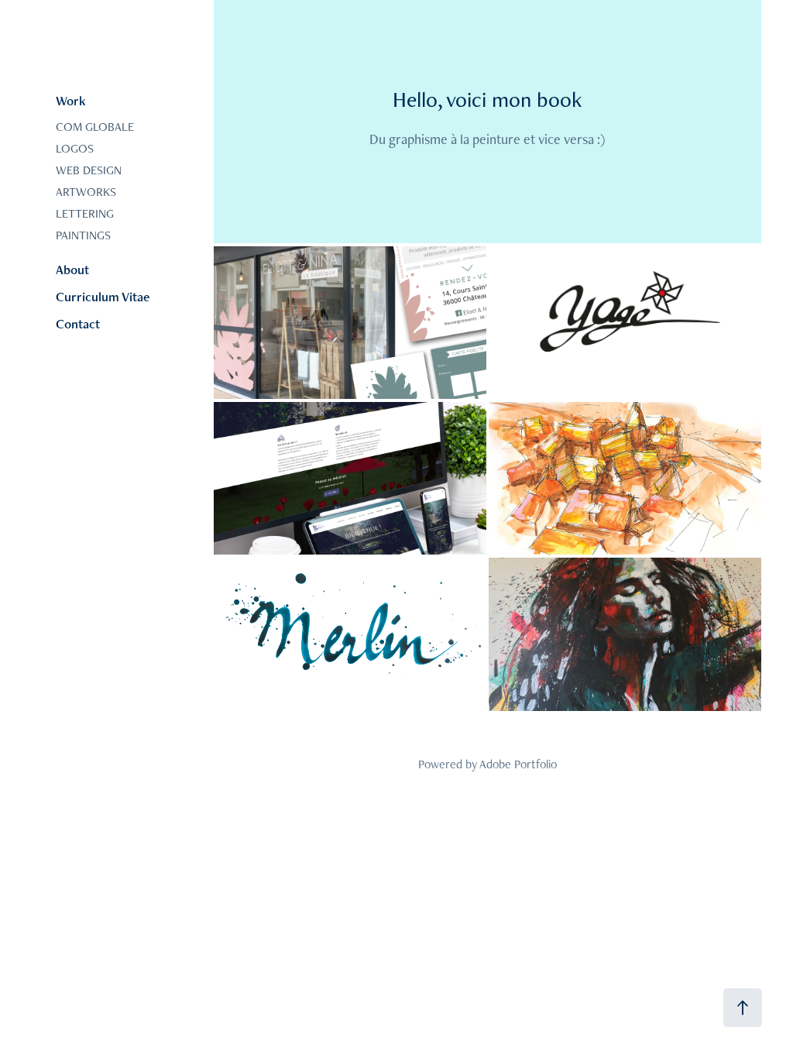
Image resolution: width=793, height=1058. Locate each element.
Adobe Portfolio (518, 764)
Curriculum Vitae (102, 296)
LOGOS (75, 148)
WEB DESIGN (89, 170)
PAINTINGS (83, 235)
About (72, 269)
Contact (78, 323)
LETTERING (85, 213)
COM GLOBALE (95, 127)
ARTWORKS (86, 192)
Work (71, 100)
